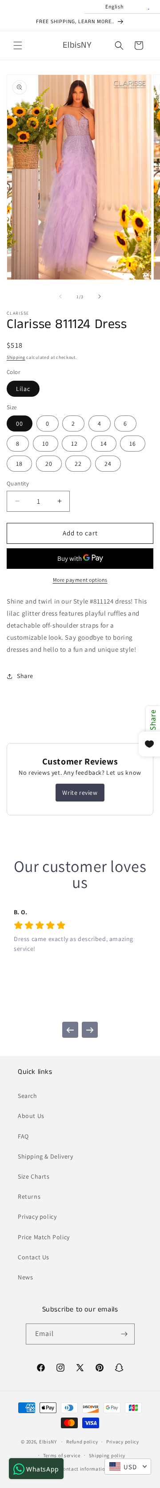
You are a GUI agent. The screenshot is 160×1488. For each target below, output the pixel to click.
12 (74, 444)
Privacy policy (37, 1217)
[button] (18, 45)
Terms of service (61, 1455)
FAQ (23, 1136)
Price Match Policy (44, 1237)
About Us (31, 1116)
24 (108, 464)
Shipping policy (107, 1455)
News (25, 1277)
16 (132, 444)
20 (48, 464)
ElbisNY (48, 1442)
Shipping (16, 357)
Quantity (18, 483)
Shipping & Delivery (45, 1156)
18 (19, 464)
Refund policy (82, 1442)
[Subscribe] (124, 1334)
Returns (29, 1196)
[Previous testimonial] (70, 1030)
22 (78, 464)
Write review (79, 793)
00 (19, 423)
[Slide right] (99, 296)
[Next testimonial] (90, 1030)
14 (103, 444)
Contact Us (33, 1257)
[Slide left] (60, 296)
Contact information (84, 1469)
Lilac (23, 389)
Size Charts (34, 1176)
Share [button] (25, 676)
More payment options (80, 579)
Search (27, 1096)
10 (45, 444)
